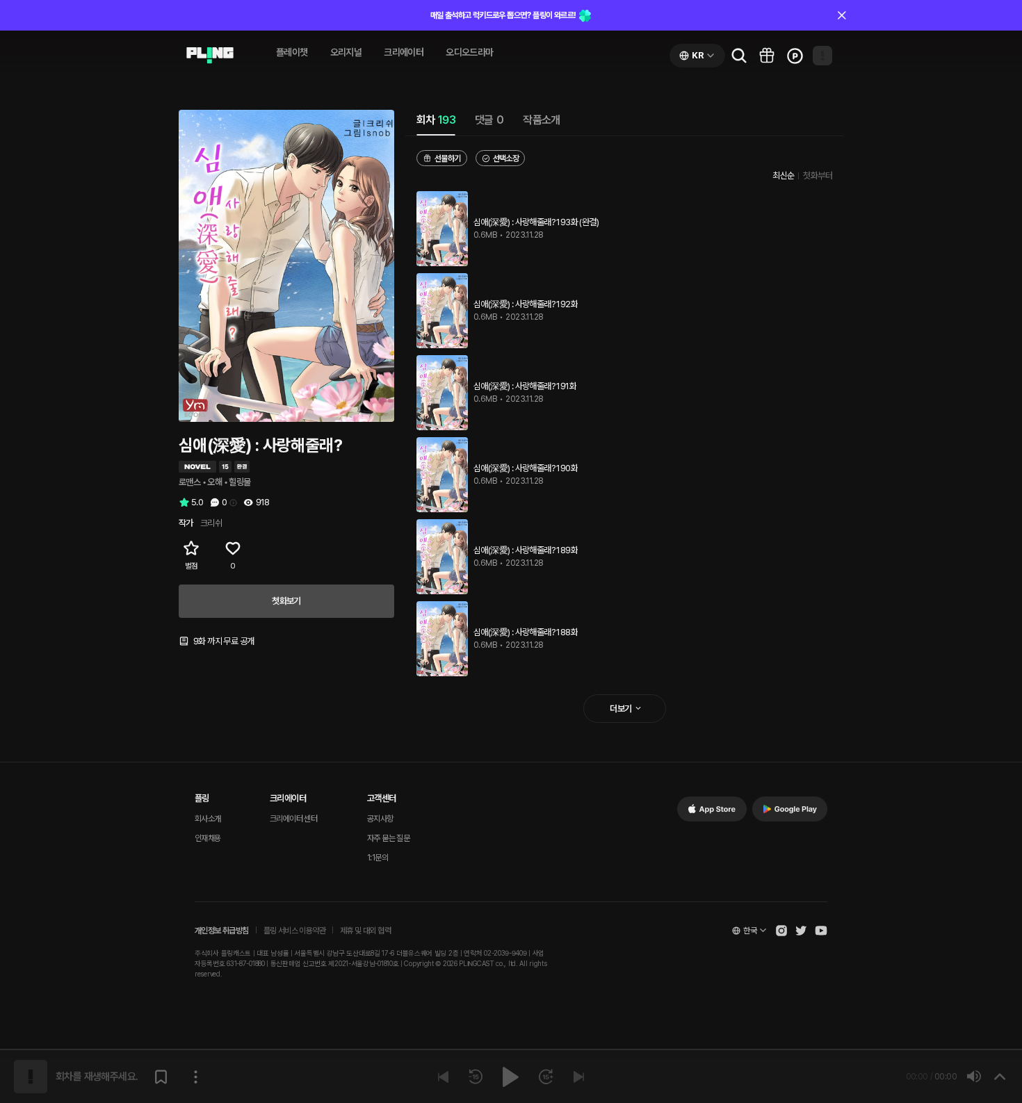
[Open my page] (822, 56)
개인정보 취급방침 (222, 930)
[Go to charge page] (795, 56)
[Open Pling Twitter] (800, 930)
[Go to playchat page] (210, 55)
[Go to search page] (739, 56)
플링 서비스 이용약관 (294, 930)
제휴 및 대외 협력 (365, 930)
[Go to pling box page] (767, 56)
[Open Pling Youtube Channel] (821, 930)
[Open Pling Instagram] (781, 930)
